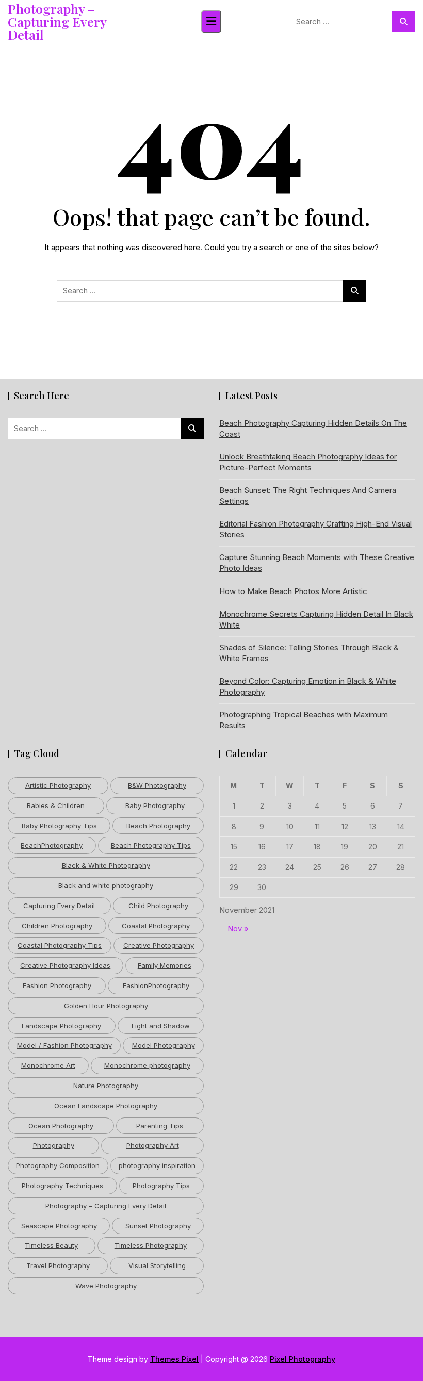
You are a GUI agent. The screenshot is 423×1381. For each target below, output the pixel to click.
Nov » (238, 928)
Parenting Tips (159, 1126)
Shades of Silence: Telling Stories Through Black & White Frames (309, 653)
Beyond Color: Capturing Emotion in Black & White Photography (307, 686)
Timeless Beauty (51, 1245)
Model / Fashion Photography (64, 1045)
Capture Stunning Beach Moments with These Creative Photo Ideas (316, 562)
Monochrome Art (48, 1065)
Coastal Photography (156, 926)
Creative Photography (158, 945)
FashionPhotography (156, 985)
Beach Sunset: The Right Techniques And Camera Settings (307, 495)
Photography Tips (161, 1185)
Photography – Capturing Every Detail (57, 21)
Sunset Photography (158, 1226)
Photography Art (152, 1145)
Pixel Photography (302, 1359)
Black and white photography (105, 885)
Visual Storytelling (157, 1265)
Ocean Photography (60, 1126)
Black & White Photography (106, 865)
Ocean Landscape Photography (105, 1105)
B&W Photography (157, 785)
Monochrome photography (147, 1065)
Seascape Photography (59, 1226)
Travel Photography (58, 1265)
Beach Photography (158, 825)
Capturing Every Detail (59, 905)
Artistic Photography (58, 785)
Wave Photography (106, 1285)
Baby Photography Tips (59, 825)
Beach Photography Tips (151, 845)
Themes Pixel (174, 1359)
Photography (53, 1145)
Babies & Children (56, 805)
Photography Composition (58, 1165)
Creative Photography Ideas (65, 965)
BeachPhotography (52, 845)
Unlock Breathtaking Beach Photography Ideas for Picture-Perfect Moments (308, 462)
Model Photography (163, 1045)
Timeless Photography (151, 1245)
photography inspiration (157, 1165)
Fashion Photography (57, 985)
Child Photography (158, 905)
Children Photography (57, 926)
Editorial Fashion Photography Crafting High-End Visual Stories (315, 529)
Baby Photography (155, 805)
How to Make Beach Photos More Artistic (293, 591)
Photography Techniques (62, 1185)
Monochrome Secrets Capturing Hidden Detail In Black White (316, 619)
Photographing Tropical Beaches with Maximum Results (303, 720)
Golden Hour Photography (106, 1005)
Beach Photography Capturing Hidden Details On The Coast (313, 428)
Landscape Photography (61, 1026)
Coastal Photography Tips (60, 945)
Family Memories (164, 965)
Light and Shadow (161, 1026)
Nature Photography (105, 1085)
